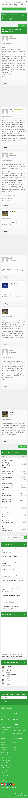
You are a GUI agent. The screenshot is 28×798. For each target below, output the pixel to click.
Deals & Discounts (6, 727)
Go (25, 537)
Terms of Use (10, 794)
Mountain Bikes (5, 744)
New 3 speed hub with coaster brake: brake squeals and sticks (7, 486)
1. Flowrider (9, 666)
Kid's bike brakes (7, 508)
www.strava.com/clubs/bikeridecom (12, 656)
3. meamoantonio (11, 674)
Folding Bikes (4, 775)
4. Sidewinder (9, 679)
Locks (14, 742)
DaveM (10, 110)
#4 (25, 218)
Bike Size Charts (17, 733)
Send (6, 701)
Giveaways (4, 724)
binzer (10, 212)
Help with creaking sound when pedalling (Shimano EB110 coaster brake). (7, 463)
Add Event (15, 719)
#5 (25, 265)
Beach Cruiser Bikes (6, 765)
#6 (25, 291)
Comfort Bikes (5, 768)
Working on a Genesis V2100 (6, 494)
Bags (14, 750)
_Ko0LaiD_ (12, 284)
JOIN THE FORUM (14, 9)
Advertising (4, 730)
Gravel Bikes (4, 762)
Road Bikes (4, 747)
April (10, 37)
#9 (25, 419)
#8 (25, 357)
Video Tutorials (17, 728)
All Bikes (3, 742)
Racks (14, 747)
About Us (3, 717)
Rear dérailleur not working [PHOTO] (7, 522)
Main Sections (15, 15)
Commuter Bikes (5, 755)
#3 (25, 160)
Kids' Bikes (4, 770)
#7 (25, 316)
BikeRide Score (5, 719)
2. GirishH (8, 670)
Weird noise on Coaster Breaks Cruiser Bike (6, 501)
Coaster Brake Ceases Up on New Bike (7, 514)
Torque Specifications (19, 730)
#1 (25, 43)
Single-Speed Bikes (6, 757)
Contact (3, 732)
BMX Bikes (4, 773)
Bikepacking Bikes (5, 760)
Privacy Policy (4, 794)
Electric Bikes (4, 750)
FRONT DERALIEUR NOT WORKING (7, 472)
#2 (25, 116)
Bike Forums (5, 15)
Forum (2, 722)
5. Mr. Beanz (9, 683)
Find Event (16, 717)
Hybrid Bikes (4, 752)
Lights (14, 744)
